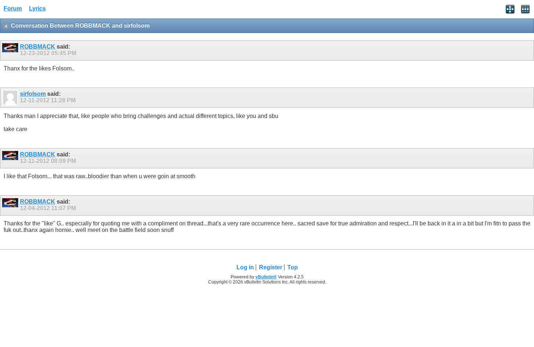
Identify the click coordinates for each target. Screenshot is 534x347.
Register (270, 267)
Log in (245, 267)
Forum (13, 8)
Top (292, 267)
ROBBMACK (37, 47)
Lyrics (37, 8)
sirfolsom (33, 94)
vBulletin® (266, 276)
